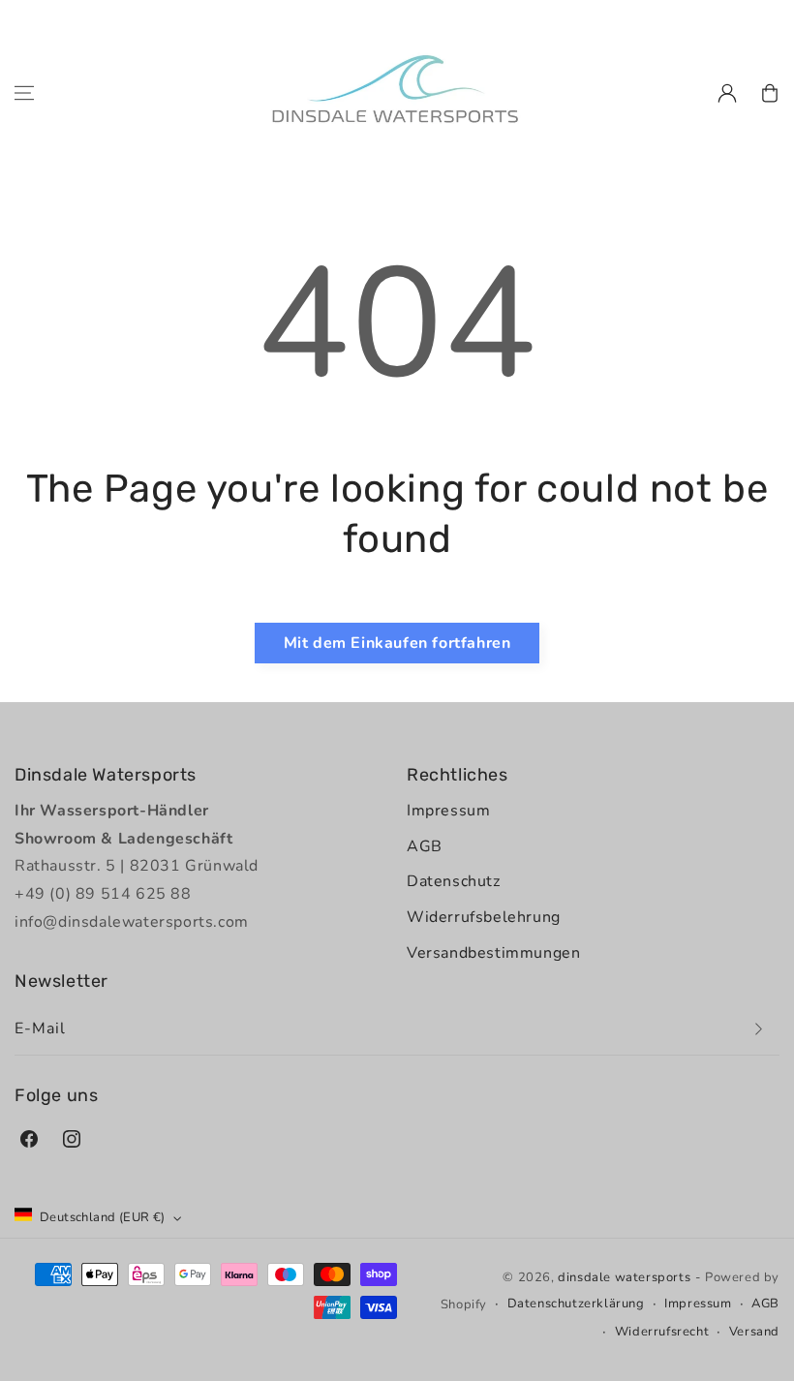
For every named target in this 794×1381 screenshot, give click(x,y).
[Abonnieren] (758, 1029)
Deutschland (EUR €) (103, 1217)
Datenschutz (454, 881)
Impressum (448, 810)
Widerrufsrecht (662, 1331)
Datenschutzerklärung (576, 1303)
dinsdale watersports (624, 1277)
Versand (754, 1331)
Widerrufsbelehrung (484, 917)
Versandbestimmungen (493, 953)
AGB (425, 846)
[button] (24, 93)
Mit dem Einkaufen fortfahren (397, 643)
